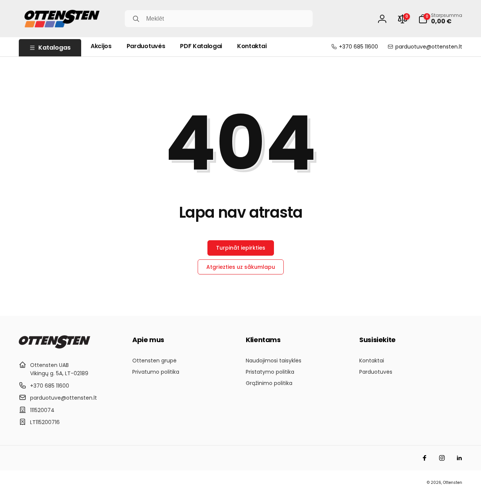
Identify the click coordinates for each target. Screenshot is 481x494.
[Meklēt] (136, 18)
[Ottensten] (54, 346)
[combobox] (219, 18)
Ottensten (452, 482)
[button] (440, 18)
